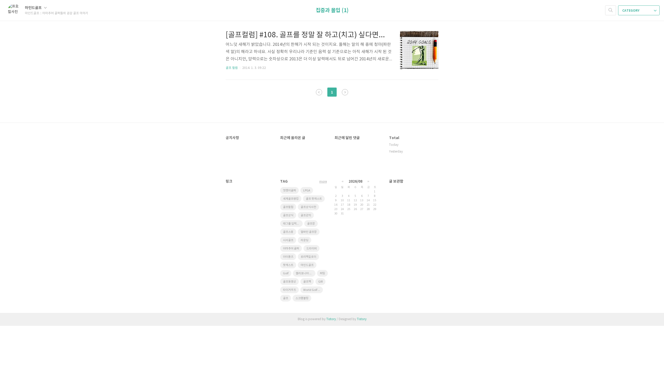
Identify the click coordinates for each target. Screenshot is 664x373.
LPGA (306, 190)
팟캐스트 (288, 265)
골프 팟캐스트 (314, 198)
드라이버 (311, 248)
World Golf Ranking (313, 290)
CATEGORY (631, 10)
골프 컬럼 (232, 68)
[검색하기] (610, 10)
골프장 (311, 223)
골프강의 (306, 215)
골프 (285, 298)
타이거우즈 (289, 290)
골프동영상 (289, 281)
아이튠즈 (288, 257)
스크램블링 (301, 298)
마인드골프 (34, 8)
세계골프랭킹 (291, 198)
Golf (285, 273)
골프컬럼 (288, 207)
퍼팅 (322, 273)
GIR (320, 281)
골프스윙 (288, 232)
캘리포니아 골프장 (305, 273)
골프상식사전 (308, 207)
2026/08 (355, 181)
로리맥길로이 (308, 257)
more (323, 181)
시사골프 (288, 240)
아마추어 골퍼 (291, 248)
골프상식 (288, 215)
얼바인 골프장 (309, 232)
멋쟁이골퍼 (289, 190)
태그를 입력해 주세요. (293, 223)
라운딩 (304, 240)
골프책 (307, 281)
